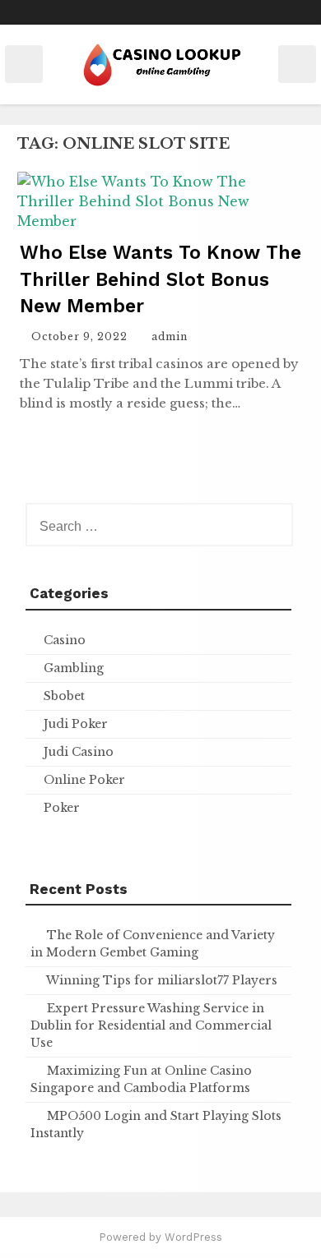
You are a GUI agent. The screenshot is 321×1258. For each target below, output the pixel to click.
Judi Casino (79, 751)
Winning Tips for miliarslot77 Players (161, 980)
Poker (62, 807)
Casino (65, 640)
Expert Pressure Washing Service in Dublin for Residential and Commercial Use (151, 1025)
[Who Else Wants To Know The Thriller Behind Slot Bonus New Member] (160, 221)
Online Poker (84, 779)
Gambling (74, 668)
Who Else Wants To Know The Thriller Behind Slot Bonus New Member (160, 279)
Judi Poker (76, 724)
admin (169, 336)
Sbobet (64, 696)
